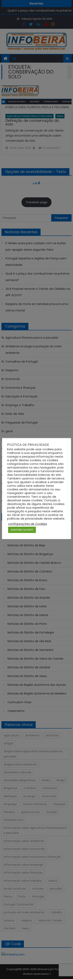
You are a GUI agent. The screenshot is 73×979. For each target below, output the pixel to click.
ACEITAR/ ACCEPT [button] (22, 530)
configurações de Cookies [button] (27, 524)
